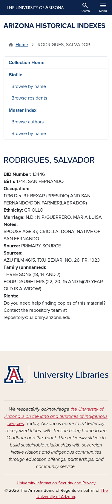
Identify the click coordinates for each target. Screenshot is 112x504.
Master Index (22, 110)
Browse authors (27, 122)
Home (22, 45)
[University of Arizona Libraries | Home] (56, 374)
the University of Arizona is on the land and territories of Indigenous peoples (56, 416)
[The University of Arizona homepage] (35, 7)
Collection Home (27, 63)
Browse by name (28, 86)
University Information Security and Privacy (56, 483)
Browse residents (29, 98)
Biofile (15, 75)
